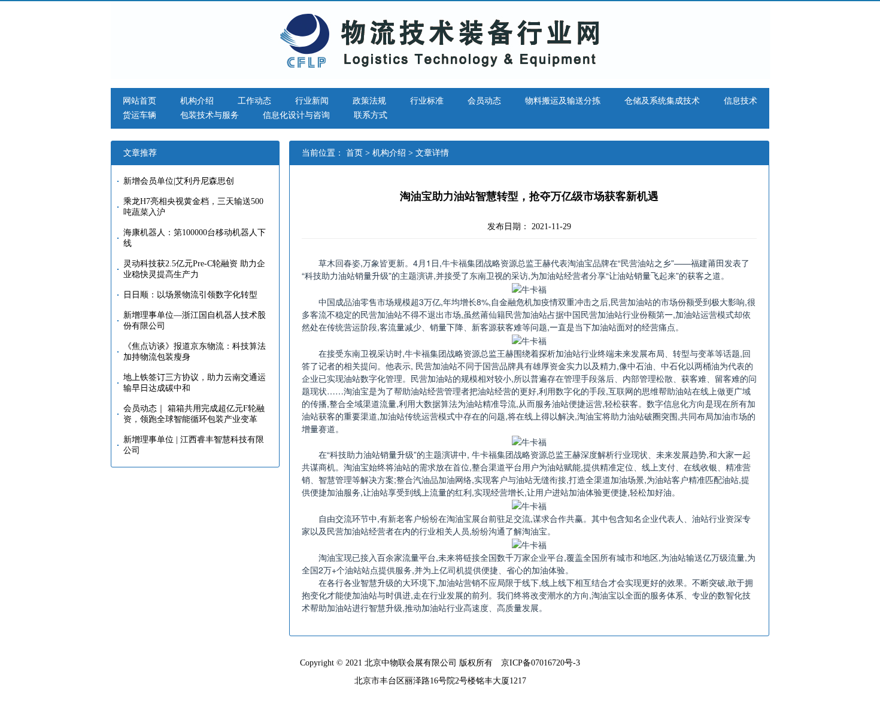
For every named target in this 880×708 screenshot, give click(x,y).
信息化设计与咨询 (296, 115)
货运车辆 (139, 115)
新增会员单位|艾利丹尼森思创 (178, 181)
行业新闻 (312, 100)
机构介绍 (197, 100)
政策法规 (369, 100)
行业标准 (427, 100)
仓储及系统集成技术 (662, 100)
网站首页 (139, 100)
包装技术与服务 (209, 115)
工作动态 (254, 100)
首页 (354, 152)
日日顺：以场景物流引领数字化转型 (190, 294)
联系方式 (370, 115)
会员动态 (484, 100)
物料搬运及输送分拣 (562, 100)
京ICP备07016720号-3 (540, 662)
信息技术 (740, 100)
